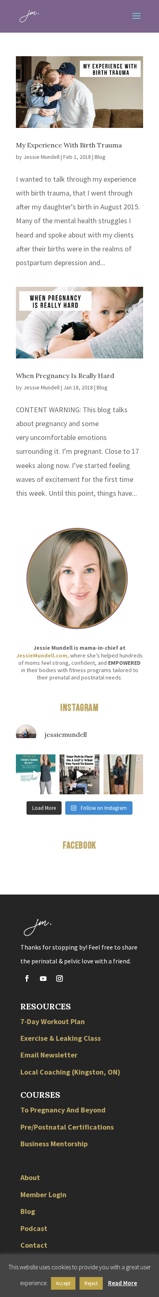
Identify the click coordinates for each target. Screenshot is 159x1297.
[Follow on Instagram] (59, 978)
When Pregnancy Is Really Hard (65, 376)
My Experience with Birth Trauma (69, 145)
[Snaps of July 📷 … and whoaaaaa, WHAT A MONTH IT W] (123, 774)
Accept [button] (63, 1283)
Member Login (43, 1194)
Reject (91, 1283)
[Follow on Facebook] (26, 978)
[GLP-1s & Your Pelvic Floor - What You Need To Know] (79, 774)
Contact (33, 1245)
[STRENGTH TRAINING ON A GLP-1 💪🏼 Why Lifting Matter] (35, 774)
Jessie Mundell (41, 156)
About (30, 1177)
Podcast (33, 1228)
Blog (100, 156)
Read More (122, 1283)
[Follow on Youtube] (43, 978)
